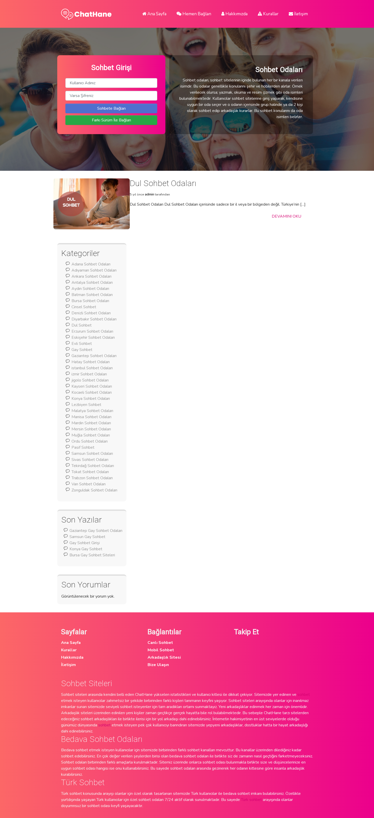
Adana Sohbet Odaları (90, 264)
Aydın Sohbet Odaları (90, 288)
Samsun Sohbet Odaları (92, 453)
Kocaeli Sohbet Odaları (91, 392)
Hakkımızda (236, 14)
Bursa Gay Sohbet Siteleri (92, 555)
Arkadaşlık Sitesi (164, 657)
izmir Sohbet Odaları (89, 374)
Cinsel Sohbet (83, 307)
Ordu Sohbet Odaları (89, 441)
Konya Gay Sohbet (85, 549)
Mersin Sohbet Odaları (91, 429)
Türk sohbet (251, 799)
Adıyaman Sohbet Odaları (94, 270)
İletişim (300, 14)
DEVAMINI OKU (286, 216)
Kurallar (270, 14)
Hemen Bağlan (196, 14)
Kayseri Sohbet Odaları (91, 386)
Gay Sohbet (81, 349)
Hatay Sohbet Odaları (90, 362)
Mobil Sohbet (161, 650)
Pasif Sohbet (82, 447)
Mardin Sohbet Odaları (91, 423)
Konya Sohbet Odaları (90, 398)
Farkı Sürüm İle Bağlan (111, 120)
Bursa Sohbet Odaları (90, 301)
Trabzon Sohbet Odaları (92, 478)
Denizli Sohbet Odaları (91, 313)
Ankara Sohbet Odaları (91, 276)
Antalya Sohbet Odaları (92, 282)
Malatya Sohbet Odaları (92, 411)
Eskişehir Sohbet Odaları (93, 337)
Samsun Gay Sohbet (87, 537)
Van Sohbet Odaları (88, 484)
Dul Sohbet (81, 325)
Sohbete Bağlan (111, 108)
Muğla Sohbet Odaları (90, 435)
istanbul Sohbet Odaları (92, 368)
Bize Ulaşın (158, 665)
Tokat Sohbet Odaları (90, 472)
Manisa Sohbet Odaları (91, 417)
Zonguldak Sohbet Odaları (94, 490)
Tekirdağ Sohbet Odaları (92, 466)
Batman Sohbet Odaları (92, 295)
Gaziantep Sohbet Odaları (94, 356)
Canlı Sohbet (160, 642)
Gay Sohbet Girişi (84, 543)
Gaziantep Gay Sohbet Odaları (95, 530)
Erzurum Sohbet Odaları (92, 331)
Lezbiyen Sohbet (86, 404)
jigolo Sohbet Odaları (90, 380)
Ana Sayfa (156, 14)
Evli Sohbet (81, 343)
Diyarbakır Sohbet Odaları (94, 319)
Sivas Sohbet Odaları (89, 459)
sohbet (303, 694)
